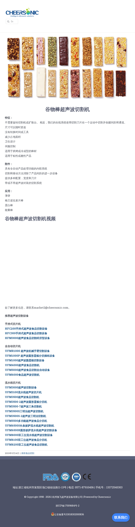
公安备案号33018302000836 (69, 514)
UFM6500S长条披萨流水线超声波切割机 (29, 425)
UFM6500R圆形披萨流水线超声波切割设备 (31, 430)
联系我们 (120, 517)
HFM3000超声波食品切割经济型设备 (27, 338)
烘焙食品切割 (27, 453)
